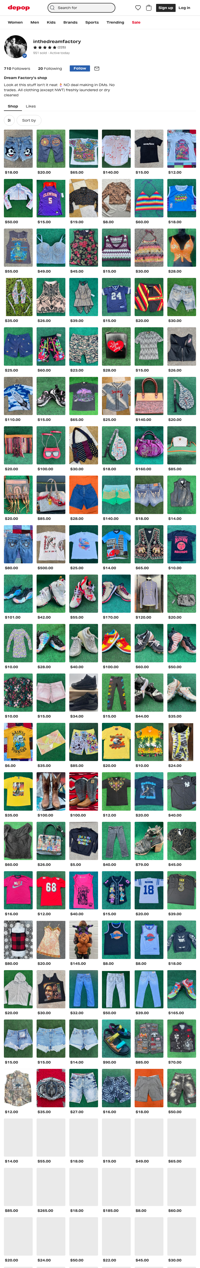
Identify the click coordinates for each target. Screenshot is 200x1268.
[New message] (97, 68)
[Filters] (9, 120)
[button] (49, 47)
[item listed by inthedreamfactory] (18, 149)
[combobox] (82, 8)
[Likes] (138, 7)
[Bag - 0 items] (148, 7)
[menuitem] (15, 22)
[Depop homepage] (19, 8)
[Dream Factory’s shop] (15, 47)
